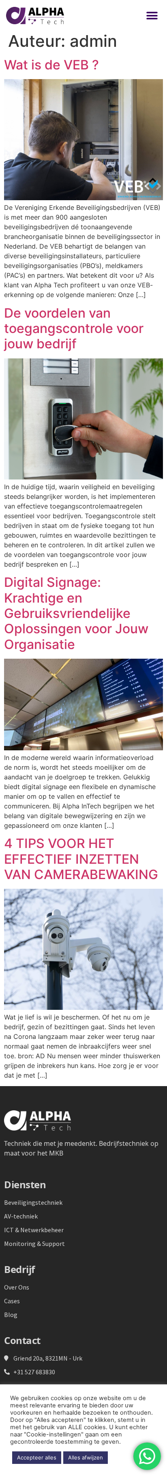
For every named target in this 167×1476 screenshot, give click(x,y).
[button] (152, 15)
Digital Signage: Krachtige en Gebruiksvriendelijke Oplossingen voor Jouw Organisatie (76, 613)
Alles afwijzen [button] (85, 1457)
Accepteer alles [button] (36, 1457)
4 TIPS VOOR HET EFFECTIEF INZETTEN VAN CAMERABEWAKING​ (81, 858)
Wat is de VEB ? (51, 65)
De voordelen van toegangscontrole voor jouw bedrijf (73, 328)
